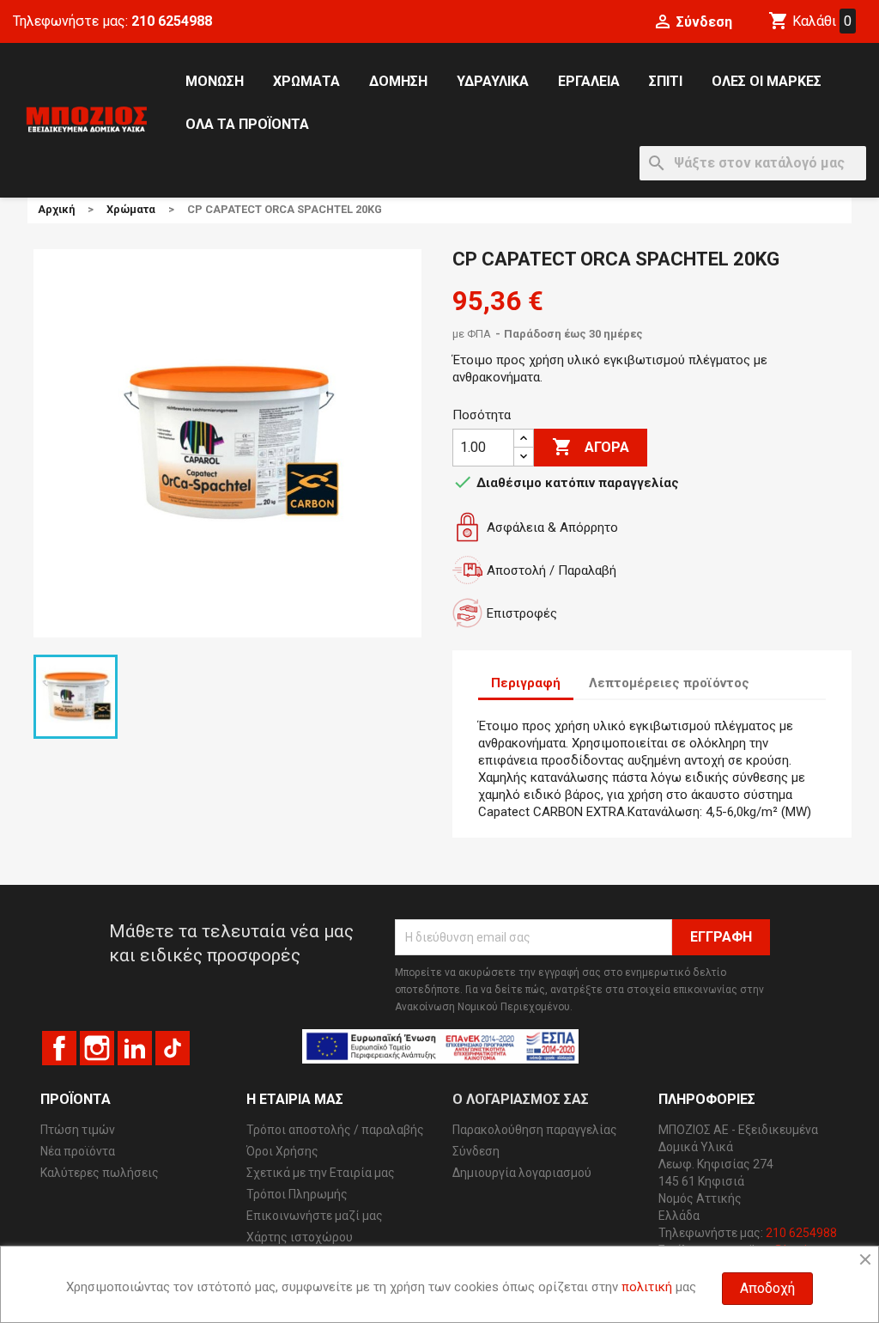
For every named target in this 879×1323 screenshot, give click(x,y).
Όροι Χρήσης (282, 1151)
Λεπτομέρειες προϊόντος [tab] (669, 683)
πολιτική (646, 1287)
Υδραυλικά (493, 81)
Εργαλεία (589, 81)
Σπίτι (665, 81)
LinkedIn (135, 1048)
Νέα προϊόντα (77, 1151)
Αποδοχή (767, 1288)
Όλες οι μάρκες (766, 81)
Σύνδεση (476, 1151)
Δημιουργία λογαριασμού (521, 1173)
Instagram (97, 1048)
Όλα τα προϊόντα (247, 124)
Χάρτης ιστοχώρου (299, 1237)
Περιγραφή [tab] (526, 683)
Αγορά (590, 446)
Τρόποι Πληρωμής (297, 1194)
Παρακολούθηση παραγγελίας (534, 1130)
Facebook (59, 1048)
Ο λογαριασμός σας (520, 1099)
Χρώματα (306, 81)
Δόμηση (398, 81)
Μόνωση (214, 81)
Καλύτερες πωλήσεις (99, 1173)
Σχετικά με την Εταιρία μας (320, 1173)
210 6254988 (171, 21)
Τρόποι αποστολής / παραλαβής (335, 1130)
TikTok (172, 1048)
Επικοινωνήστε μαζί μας (314, 1215)
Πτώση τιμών (77, 1130)
